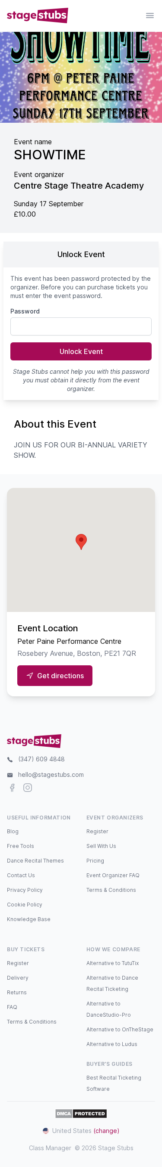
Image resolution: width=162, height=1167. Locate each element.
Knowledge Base (29, 919)
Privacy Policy (25, 890)
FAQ (12, 1007)
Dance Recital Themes (35, 860)
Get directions (60, 675)
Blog (13, 831)
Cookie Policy (24, 904)
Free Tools (20, 846)
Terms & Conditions (111, 890)
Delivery (18, 978)
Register (97, 831)
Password (25, 311)
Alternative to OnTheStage (119, 1029)
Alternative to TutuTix (112, 963)
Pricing (95, 860)
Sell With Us (101, 846)
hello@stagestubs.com (51, 774)
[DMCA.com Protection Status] (81, 1113)
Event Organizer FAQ (113, 875)
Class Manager (50, 1147)
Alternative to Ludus (111, 1044)
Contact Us (21, 875)
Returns (17, 992)
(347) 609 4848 (41, 759)
